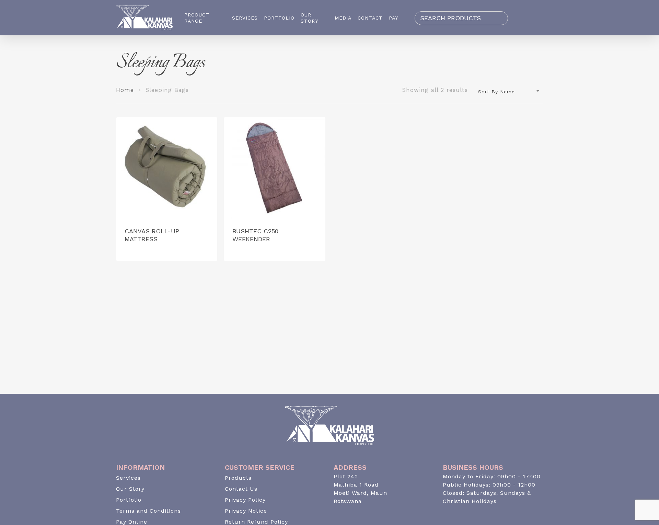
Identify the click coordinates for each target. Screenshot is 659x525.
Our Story (309, 18)
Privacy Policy (245, 500)
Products (238, 478)
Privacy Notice (246, 511)
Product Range (196, 18)
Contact (370, 18)
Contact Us (241, 489)
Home (125, 90)
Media (343, 18)
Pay (393, 18)
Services (245, 18)
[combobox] (509, 91)
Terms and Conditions (148, 511)
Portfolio (279, 18)
